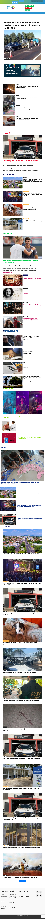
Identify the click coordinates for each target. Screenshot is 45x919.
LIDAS (4, 447)
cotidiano (9, 174)
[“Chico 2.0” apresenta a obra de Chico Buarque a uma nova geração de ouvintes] (9, 438)
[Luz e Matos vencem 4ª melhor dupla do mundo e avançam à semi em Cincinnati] (22, 247)
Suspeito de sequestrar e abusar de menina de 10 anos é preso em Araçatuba (21, 759)
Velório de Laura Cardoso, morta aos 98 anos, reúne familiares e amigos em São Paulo (32, 292)
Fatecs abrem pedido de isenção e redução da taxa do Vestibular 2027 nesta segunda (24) (31, 350)
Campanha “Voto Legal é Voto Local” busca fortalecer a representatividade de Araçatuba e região (13, 70)
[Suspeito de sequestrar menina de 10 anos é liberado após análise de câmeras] (22, 147)
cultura (8, 272)
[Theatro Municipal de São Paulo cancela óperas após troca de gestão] (12, 280)
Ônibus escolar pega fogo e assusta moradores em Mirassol (18, 165)
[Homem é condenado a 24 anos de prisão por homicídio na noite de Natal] (22, 834)
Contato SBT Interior (37, 1)
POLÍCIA (7, 133)
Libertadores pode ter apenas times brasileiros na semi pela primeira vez (21, 268)
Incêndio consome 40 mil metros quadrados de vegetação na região (27, 87)
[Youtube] (40, 895)
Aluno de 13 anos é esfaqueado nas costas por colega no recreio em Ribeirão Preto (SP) (31, 336)
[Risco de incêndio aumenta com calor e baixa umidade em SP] (22, 864)
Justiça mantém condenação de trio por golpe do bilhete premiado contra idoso (27, 119)
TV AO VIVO (27, 7)
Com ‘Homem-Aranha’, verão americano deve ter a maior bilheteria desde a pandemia (32, 319)
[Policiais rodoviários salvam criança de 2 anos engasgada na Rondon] (9, 100)
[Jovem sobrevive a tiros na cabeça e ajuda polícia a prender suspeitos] (22, 716)
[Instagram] (40, 892)
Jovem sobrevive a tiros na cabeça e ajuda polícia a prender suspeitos (20, 170)
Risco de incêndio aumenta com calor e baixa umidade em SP (20, 877)
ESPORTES (8, 233)
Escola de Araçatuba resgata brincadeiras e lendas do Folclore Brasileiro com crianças (29, 108)
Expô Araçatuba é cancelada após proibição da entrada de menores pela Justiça (32, 194)
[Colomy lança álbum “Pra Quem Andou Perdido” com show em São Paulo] (22, 402)
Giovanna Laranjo (27, 353)
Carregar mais (22, 880)
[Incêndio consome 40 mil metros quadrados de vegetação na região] (9, 89)
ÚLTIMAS (7, 526)
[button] (44, 5)
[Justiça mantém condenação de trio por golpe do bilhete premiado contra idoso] (9, 121)
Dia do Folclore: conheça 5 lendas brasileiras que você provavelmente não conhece (32, 377)
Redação (26, 339)
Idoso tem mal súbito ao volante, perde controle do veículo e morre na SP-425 (22, 25)
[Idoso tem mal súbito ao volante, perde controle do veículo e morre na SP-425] (22, 45)
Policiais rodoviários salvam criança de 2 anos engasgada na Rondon (26, 98)
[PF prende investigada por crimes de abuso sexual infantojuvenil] (22, 687)
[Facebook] (37, 892)
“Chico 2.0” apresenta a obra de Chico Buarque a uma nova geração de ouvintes (29, 438)
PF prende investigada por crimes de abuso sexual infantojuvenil (19, 168)
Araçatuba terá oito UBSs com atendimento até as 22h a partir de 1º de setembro (32, 222)
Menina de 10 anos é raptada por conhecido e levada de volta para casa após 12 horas (21, 818)
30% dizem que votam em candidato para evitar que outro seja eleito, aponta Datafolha (32, 364)
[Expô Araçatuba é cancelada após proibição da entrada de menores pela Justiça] (12, 196)
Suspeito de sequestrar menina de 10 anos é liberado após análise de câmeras (20, 161)
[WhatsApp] (37, 895)
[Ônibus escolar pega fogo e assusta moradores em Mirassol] (22, 659)
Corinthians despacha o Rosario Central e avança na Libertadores (19, 265)
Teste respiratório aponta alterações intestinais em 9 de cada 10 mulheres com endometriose (30, 426)
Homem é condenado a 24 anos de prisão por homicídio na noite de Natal (21, 848)
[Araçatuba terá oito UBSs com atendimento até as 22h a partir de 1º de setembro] (12, 224)
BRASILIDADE (9, 388)
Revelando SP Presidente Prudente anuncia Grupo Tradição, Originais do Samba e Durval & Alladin (32, 306)
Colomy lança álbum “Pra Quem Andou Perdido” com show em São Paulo (22, 416)
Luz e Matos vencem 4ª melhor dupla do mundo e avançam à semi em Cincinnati (21, 261)
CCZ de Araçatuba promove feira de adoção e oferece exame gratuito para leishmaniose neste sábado (32, 208)
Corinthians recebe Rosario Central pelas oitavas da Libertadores (19, 270)
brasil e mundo (11, 331)
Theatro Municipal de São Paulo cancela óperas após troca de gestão (32, 277)
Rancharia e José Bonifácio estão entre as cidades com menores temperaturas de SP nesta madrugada (32, 180)
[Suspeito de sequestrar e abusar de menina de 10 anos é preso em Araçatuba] (22, 745)
